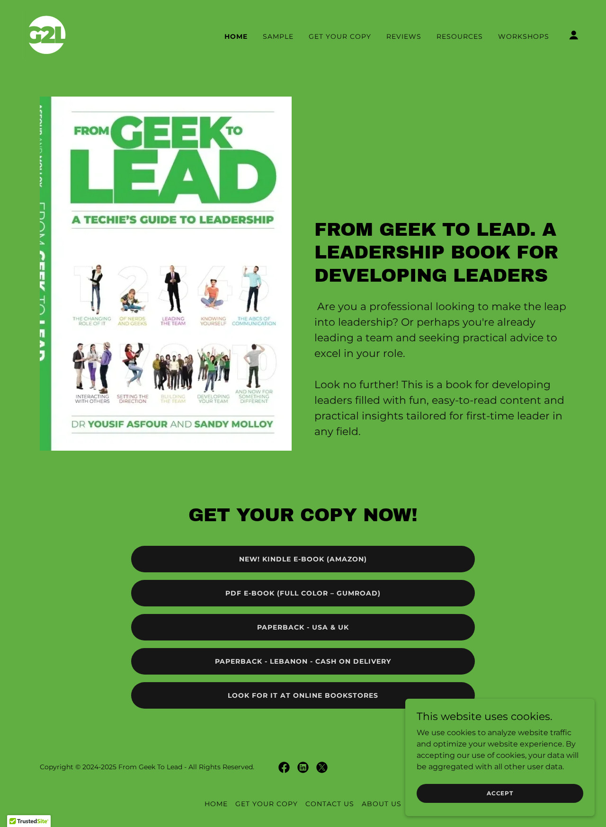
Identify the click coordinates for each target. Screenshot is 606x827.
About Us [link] (381, 804)
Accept (500, 793)
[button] (573, 35)
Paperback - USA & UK (303, 627)
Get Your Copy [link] (340, 36)
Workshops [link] (523, 36)
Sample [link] (278, 36)
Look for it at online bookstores (303, 695)
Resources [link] (460, 36)
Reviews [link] (403, 36)
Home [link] (236, 36)
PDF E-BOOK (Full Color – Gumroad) (303, 593)
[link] (46, 34)
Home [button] (216, 804)
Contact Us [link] (329, 804)
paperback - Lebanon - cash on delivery (303, 661)
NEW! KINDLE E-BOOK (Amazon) (303, 559)
